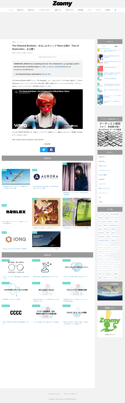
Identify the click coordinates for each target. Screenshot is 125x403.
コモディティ (116, 247)
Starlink (108, 236)
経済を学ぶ (31, 10)
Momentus (109, 221)
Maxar (103, 221)
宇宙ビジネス (70, 10)
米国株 (99, 277)
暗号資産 (80, 10)
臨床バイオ (58, 10)
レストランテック (102, 270)
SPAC (100, 202)
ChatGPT (101, 179)
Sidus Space (101, 232)
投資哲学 (116, 274)
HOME (13, 42)
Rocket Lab (106, 229)
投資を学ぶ (20, 10)
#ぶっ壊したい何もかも (47, 67)
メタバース (102, 184)
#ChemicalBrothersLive (63, 67)
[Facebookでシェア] (51, 149)
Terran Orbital (115, 236)
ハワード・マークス (102, 262)
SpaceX (113, 232)
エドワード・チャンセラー (104, 247)
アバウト (98, 10)
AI (98, 214)
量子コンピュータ (104, 188)
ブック (89, 10)
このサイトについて (54, 394)
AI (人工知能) (103, 175)
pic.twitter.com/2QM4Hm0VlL (24, 69)
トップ (11, 10)
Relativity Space (113, 225)
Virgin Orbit (113, 240)
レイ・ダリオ (114, 266)
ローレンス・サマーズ (114, 270)
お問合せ (107, 10)
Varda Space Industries (103, 240)
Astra (107, 214)
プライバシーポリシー (70, 394)
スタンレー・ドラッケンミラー (105, 259)
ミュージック (20, 42)
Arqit (103, 214)
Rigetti (99, 229)
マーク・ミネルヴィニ (103, 266)
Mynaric (116, 221)
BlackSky (100, 217)
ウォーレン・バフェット (104, 244)
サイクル (100, 251)
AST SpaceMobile (115, 214)
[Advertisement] (62, 25)
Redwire (105, 225)
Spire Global (101, 236)
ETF (112, 217)
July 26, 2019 (46, 74)
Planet (99, 225)
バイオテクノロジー (45, 10)
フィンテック (103, 193)
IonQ (117, 217)
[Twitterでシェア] (44, 149)
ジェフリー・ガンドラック (111, 251)
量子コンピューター (108, 277)
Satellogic (113, 229)
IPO (100, 197)
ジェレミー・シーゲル (103, 255)
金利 (116, 277)
